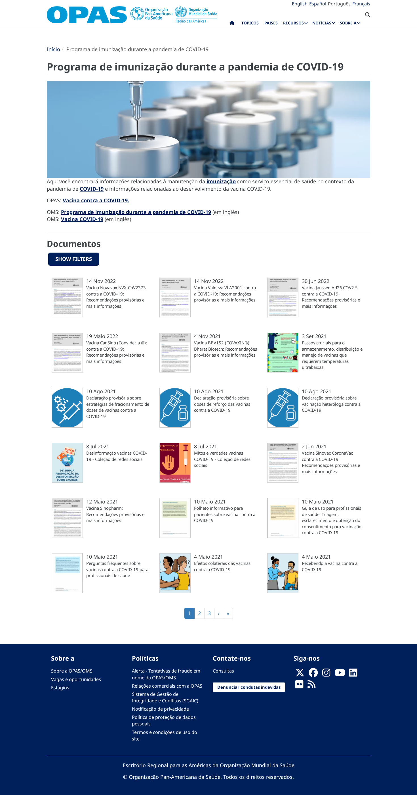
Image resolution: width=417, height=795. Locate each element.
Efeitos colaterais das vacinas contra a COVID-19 (222, 566)
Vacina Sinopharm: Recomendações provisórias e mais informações (115, 514)
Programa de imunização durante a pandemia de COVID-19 (136, 212)
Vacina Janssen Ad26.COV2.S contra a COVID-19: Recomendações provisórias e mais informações (331, 297)
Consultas (223, 671)
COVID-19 (92, 188)
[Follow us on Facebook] (313, 674)
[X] (299, 674)
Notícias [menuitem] (321, 23)
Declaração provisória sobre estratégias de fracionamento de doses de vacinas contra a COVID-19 (117, 407)
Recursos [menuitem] (293, 23)
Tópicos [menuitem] (250, 23)
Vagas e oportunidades (76, 679)
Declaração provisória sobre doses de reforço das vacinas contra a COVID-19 (222, 404)
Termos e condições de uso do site (164, 735)
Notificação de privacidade (160, 709)
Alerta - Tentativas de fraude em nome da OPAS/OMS (166, 674)
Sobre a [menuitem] (348, 23)
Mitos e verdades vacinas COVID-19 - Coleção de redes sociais (222, 459)
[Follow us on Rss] (311, 686)
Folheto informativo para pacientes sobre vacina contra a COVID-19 (224, 514)
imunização (221, 181)
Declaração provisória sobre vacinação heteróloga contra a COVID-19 (331, 404)
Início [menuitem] (231, 24)
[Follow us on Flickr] (299, 686)
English (300, 4)
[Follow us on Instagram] (326, 674)
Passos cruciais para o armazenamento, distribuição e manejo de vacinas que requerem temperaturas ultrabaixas (332, 355)
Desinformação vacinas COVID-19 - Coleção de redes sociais (116, 456)
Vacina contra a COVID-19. (96, 200)
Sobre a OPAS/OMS (71, 671)
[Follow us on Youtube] (340, 674)
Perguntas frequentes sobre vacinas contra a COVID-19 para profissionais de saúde (117, 569)
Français (361, 4)
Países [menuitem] (271, 23)
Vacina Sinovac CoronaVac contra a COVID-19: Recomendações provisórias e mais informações (331, 462)
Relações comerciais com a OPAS (167, 686)
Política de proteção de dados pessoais (164, 720)
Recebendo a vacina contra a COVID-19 (329, 566)
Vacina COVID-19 (82, 219)
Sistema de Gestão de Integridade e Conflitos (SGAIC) (165, 697)
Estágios (60, 687)
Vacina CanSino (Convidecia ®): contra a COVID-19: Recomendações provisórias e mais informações (116, 352)
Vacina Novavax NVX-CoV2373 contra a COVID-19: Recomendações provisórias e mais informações (116, 297)
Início (53, 49)
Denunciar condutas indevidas (249, 687)
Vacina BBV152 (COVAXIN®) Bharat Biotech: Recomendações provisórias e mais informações (225, 349)
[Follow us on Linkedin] (353, 674)
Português (339, 4)
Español (317, 4)
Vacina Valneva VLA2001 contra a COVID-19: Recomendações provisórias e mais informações (225, 294)
